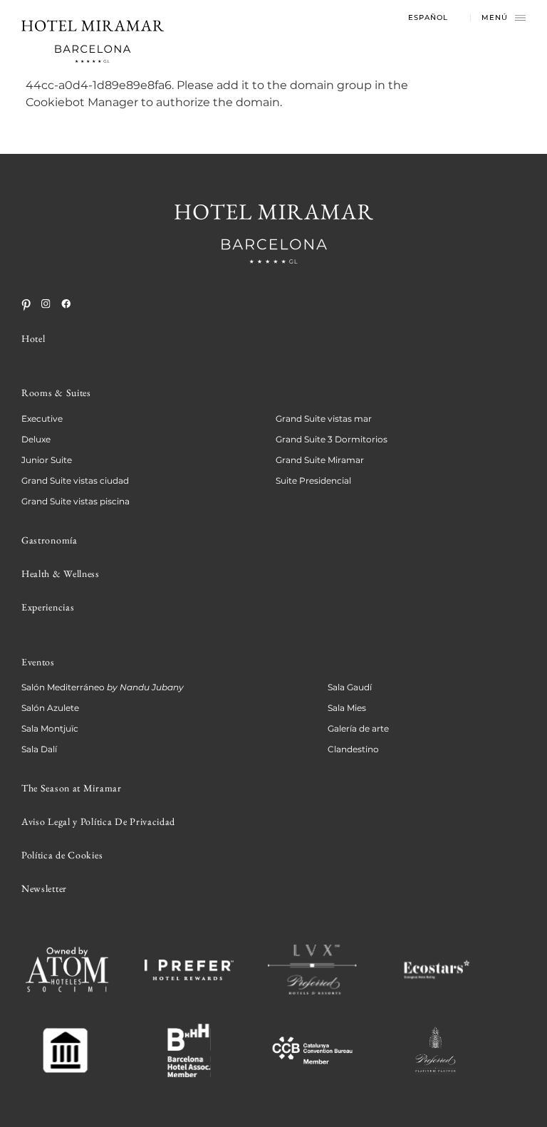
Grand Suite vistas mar (324, 418)
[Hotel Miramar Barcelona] (92, 41)
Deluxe (36, 439)
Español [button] (428, 17)
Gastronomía (49, 540)
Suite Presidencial (313, 480)
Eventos (38, 661)
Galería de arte (358, 728)
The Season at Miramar (71, 787)
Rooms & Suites (56, 392)
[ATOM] (65, 970)
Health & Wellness (60, 573)
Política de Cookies (62, 854)
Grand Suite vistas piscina (75, 501)
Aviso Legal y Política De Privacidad (98, 821)
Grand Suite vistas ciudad (75, 480)
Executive (42, 418)
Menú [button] (494, 17)
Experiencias (47, 607)
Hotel (33, 338)
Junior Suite (46, 460)
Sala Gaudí (350, 687)
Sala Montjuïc (49, 728)
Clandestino (353, 749)
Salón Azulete (50, 707)
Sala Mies (347, 707)
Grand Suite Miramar (320, 460)
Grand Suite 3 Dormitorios (331, 439)
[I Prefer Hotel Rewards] (189, 970)
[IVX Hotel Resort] (312, 969)
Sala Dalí (39, 749)
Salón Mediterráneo (102, 687)
